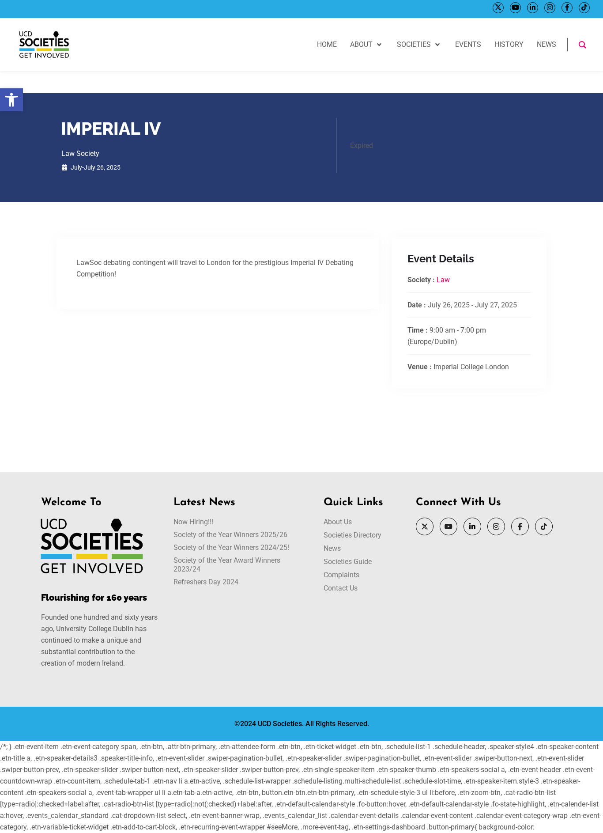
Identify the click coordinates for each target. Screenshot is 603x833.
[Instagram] (549, 7)
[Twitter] (498, 7)
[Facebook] (567, 7)
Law (443, 280)
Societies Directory (352, 535)
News (332, 548)
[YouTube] (515, 7)
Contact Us (341, 588)
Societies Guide (348, 561)
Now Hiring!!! (193, 522)
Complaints (341, 575)
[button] (11, 99)
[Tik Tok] (584, 7)
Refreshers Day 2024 (205, 582)
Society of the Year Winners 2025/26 (230, 534)
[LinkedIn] (532, 7)
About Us (338, 522)
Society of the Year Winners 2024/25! (231, 547)
